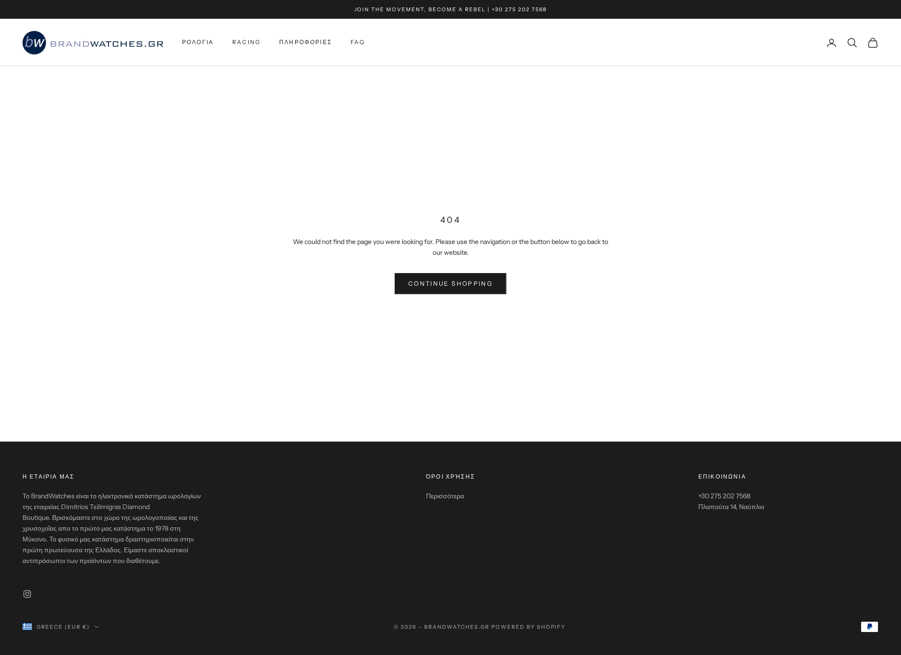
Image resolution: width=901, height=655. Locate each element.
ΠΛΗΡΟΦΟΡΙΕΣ (305, 42)
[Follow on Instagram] (27, 594)
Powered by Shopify (528, 627)
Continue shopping (450, 283)
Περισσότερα (445, 496)
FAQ (358, 42)
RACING (246, 42)
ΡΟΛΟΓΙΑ (198, 42)
